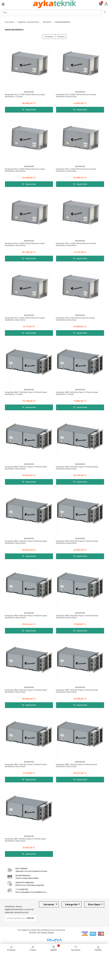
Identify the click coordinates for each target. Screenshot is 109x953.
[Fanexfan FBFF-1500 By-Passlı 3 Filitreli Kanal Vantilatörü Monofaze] (80, 661)
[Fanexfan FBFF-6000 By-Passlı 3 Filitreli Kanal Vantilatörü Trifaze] (80, 363)
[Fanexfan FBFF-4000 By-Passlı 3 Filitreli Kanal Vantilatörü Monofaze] (29, 512)
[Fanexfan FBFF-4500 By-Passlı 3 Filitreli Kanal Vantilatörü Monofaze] (80, 438)
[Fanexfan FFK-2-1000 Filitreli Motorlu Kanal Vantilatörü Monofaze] (29, 289)
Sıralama (61, 36)
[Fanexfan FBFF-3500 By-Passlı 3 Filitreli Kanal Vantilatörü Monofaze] (80, 512)
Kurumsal (49, 904)
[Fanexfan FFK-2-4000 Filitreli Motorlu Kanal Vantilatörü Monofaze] (80, 140)
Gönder (30, 918)
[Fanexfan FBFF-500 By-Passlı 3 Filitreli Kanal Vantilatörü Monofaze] (29, 810)
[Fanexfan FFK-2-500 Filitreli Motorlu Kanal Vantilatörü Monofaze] (80, 289)
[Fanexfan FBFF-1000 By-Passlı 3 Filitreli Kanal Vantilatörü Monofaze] (29, 736)
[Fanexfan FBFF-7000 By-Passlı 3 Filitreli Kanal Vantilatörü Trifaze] (29, 363)
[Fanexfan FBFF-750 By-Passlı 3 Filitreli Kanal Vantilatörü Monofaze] (80, 736)
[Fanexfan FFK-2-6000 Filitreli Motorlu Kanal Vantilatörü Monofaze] (80, 66)
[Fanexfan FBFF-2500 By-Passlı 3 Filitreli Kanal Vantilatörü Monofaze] (80, 587)
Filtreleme (49, 36)
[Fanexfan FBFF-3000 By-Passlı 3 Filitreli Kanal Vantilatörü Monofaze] (29, 587)
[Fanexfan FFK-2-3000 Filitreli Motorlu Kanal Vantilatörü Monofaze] (29, 215)
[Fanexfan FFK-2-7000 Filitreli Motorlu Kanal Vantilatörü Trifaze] (29, 66)
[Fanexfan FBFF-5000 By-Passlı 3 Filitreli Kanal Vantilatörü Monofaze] (29, 438)
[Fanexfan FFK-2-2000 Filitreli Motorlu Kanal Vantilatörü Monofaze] (80, 215)
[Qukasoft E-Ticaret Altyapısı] (54, 940)
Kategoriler (71, 904)
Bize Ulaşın (94, 904)
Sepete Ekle (30, 109)
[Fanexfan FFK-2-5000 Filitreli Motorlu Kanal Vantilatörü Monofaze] (29, 140)
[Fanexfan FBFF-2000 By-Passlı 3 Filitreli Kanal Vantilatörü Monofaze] (29, 661)
